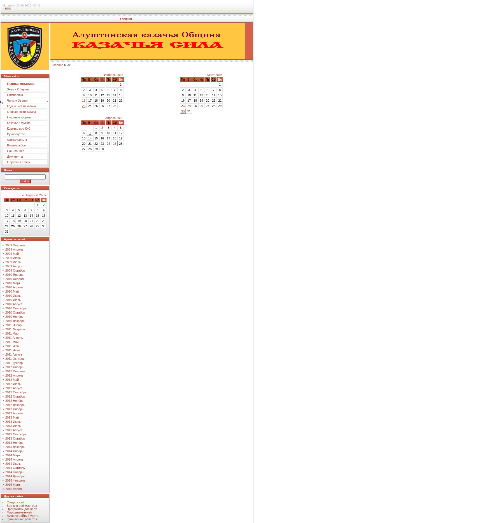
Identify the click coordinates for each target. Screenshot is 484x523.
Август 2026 (34, 195)
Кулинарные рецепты (22, 519)
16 (83, 100)
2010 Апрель (14, 287)
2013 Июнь (13, 421)
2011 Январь (14, 325)
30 (183, 111)
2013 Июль (13, 426)
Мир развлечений (19, 512)
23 (83, 106)
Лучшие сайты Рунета (22, 515)
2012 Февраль (15, 371)
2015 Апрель (14, 489)
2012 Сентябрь (16, 392)
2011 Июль (12, 350)
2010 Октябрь (15, 312)
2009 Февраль (15, 245)
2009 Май (12, 253)
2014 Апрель (14, 459)
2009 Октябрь (15, 270)
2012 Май (12, 379)
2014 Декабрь (15, 476)
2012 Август (13, 388)
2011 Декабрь (14, 363)
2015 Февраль (15, 480)
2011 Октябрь (15, 358)
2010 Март (12, 283)
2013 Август (13, 430)
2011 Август (13, 354)
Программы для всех (22, 509)
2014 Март (12, 455)
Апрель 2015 (114, 118)
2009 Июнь (13, 258)
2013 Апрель (14, 413)
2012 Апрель (14, 375)
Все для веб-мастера (22, 505)
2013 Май (12, 417)
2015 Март (12, 484)
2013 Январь (14, 409)
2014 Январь (14, 451)
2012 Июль (13, 384)
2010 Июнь (13, 295)
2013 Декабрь (15, 447)
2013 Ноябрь (14, 442)
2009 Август (13, 266)
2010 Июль (13, 300)
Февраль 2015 (113, 74)
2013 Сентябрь (16, 434)
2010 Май (12, 291)
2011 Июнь (12, 346)
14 (90, 138)
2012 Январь (14, 367)
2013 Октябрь (15, 438)
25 (114, 143)
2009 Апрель (14, 249)
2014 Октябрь (15, 468)
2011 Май (11, 342)
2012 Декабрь (15, 405)
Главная (126, 18)
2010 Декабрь (15, 321)
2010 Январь (14, 274)
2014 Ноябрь (14, 472)
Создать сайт (16, 502)
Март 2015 (214, 74)
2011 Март (12, 333)
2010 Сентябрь (16, 308)
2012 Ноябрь (14, 400)
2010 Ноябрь (14, 316)
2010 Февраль (15, 279)
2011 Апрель (14, 337)
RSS (8, 8)
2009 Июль (13, 262)
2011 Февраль (15, 329)
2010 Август (13, 304)
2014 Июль (13, 463)
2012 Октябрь (15, 396)
